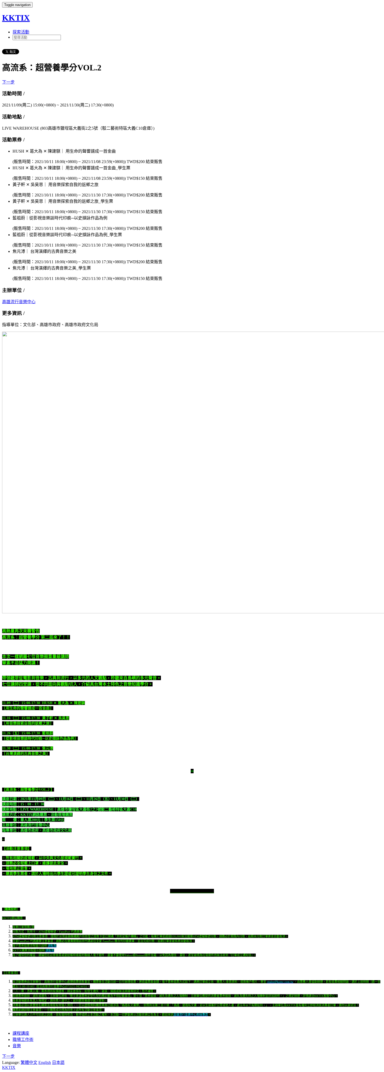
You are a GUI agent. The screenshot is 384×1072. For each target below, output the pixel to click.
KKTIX (16, 17)
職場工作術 (23, 1039)
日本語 (58, 1062)
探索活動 (21, 32)
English (44, 1062)
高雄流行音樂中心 (19, 302)
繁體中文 (29, 1062)
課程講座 (21, 1033)
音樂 (17, 1046)
